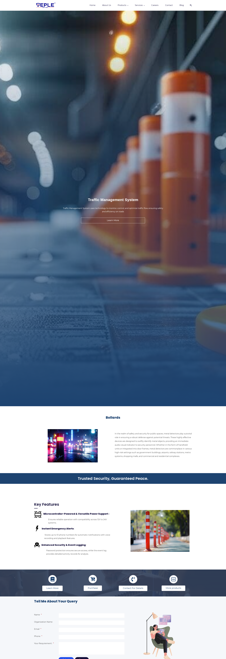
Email (37, 629)
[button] (190, 5)
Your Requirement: (44, 643)
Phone (38, 636)
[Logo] (46, 5)
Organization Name (43, 622)
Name (38, 615)
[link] (160, 610)
